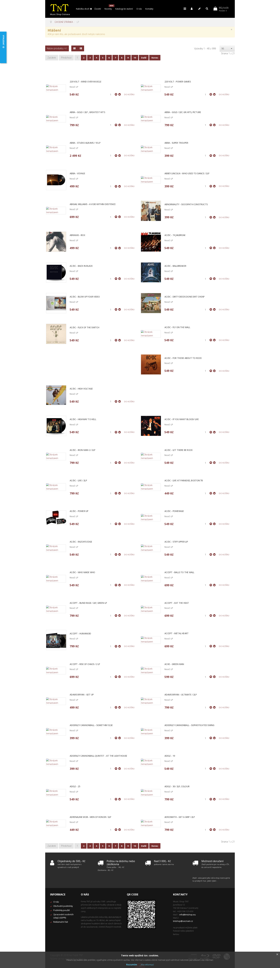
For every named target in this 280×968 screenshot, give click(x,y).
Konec (155, 57)
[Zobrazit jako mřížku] (74, 48)
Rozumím (131, 964)
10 (135, 57)
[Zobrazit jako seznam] (81, 48)
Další (143, 57)
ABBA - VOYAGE (77, 173)
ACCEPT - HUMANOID (80, 633)
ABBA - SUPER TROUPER (176, 143)
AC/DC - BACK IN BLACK (81, 266)
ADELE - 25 (75, 786)
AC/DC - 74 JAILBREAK (174, 235)
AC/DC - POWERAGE (174, 511)
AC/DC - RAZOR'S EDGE (81, 541)
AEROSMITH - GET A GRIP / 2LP (179, 817)
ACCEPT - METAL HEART (176, 633)
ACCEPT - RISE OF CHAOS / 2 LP (85, 664)
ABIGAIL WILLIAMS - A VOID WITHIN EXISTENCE (93, 204)
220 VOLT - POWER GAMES (177, 81)
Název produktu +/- (57, 48)
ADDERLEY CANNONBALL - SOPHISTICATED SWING (189, 725)
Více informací (147, 964)
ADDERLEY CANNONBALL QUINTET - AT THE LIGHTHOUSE (98, 756)
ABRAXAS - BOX (77, 235)
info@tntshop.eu (187, 914)
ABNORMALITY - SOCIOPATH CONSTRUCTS (186, 204)
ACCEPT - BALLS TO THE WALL (179, 572)
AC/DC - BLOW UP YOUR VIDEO (85, 296)
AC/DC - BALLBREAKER (175, 266)
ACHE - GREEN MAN (174, 664)
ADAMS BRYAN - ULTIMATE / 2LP (180, 694)
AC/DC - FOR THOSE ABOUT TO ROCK (183, 358)
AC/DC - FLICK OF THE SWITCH (84, 327)
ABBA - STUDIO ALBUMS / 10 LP (85, 143)
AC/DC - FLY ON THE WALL (177, 327)
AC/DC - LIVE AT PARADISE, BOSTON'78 (183, 480)
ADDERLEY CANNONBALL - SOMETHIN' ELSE (91, 725)
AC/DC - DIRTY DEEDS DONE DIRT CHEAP (184, 296)
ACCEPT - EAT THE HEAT (176, 603)
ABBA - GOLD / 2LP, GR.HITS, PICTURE (182, 112)
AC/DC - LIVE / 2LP (78, 480)
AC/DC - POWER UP (79, 511)
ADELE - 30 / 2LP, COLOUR (176, 786)
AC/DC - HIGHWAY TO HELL (83, 419)
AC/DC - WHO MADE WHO (82, 572)
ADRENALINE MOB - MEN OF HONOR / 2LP (90, 817)
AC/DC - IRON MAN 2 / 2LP (82, 450)
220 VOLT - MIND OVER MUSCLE (85, 81)
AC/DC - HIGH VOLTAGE (81, 388)
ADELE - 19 (169, 756)
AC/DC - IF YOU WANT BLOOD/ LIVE (181, 419)
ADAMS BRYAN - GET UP (81, 694)
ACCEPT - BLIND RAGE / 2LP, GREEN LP (88, 603)
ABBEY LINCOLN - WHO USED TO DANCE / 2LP (186, 173)
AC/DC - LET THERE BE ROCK (178, 450)
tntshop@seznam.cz (183, 921)
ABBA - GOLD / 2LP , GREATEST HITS (87, 112)
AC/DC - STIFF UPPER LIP (176, 541)
